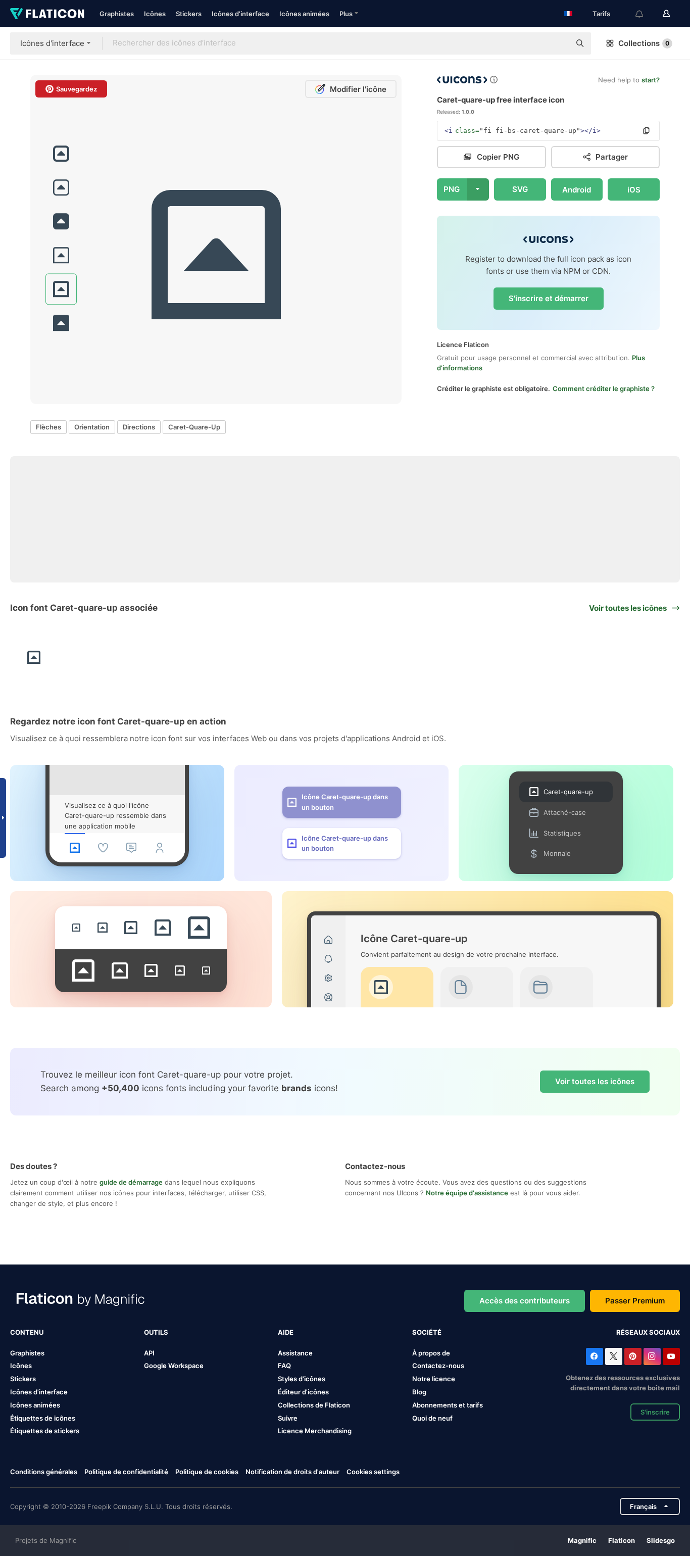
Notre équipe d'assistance (467, 1193)
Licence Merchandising (315, 1431)
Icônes (155, 14)
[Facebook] (594, 1356)
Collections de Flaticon (314, 1405)
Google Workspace (174, 1366)
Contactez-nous (438, 1366)
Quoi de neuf (432, 1418)
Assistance (295, 1353)
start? (651, 80)
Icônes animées (304, 14)
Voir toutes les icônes (594, 1081)
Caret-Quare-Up (194, 427)
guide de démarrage (131, 1182)
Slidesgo (661, 1540)
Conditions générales (43, 1472)
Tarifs (601, 14)
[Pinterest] (633, 1356)
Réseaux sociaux (648, 1332)
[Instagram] (652, 1356)
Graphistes (117, 14)
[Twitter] (613, 1356)
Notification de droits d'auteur (292, 1472)
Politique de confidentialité (126, 1472)
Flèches (48, 427)
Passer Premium (635, 1300)
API (149, 1353)
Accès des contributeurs (524, 1300)
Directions (139, 427)
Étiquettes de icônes (42, 1418)
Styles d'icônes (301, 1379)
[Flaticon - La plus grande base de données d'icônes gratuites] (47, 13)
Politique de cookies (206, 1472)
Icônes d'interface (240, 14)
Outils (156, 1332)
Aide (285, 1332)
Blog (419, 1392)
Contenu (26, 1332)
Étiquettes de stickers (44, 1431)
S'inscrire (655, 1412)
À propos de (431, 1353)
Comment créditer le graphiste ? (604, 388)
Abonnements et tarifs (447, 1405)
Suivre (288, 1418)
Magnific (582, 1540)
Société (426, 1332)
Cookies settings (373, 1472)
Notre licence (433, 1379)
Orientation (92, 427)
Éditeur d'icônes (303, 1392)
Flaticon (621, 1540)
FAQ (284, 1366)
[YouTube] (671, 1356)
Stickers (189, 14)
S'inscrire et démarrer (548, 298)
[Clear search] (558, 43)
